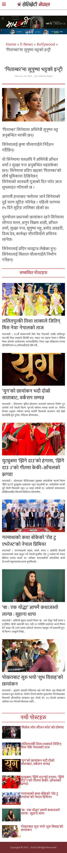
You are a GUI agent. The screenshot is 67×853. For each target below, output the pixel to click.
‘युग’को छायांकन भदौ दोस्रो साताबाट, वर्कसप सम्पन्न (26, 394)
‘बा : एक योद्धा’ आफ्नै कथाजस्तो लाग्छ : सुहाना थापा (30, 611)
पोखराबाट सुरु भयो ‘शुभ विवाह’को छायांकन (32, 680)
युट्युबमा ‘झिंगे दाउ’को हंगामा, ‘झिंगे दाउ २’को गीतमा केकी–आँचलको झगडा (33, 467)
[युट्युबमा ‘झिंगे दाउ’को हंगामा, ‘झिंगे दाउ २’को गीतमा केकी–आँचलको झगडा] (11, 782)
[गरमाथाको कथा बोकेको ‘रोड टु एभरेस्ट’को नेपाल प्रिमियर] (11, 798)
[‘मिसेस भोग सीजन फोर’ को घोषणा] (11, 732)
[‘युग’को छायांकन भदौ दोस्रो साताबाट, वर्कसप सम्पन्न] (11, 765)
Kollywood (46, 44)
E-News (26, 44)
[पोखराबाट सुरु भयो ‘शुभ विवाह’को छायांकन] (11, 831)
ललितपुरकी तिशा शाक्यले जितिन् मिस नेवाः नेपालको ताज (31, 324)
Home (11, 44)
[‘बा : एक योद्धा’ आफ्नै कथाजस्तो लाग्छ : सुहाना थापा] (11, 815)
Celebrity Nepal (45, 76)
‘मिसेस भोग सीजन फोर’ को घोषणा (42, 727)
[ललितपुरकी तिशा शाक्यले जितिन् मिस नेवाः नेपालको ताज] (11, 748)
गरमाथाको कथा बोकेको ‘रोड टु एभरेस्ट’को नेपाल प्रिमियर (29, 541)
